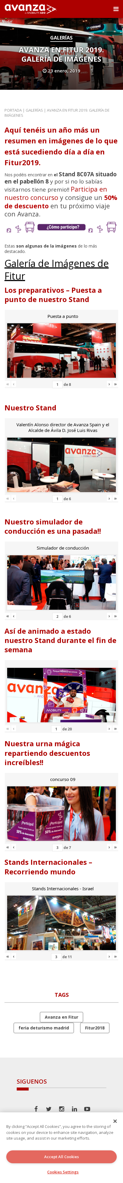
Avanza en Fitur (61, 1017)
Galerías (61, 37)
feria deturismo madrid (44, 1028)
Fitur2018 (94, 1028)
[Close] (115, 1121)
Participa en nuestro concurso (55, 193)
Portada (13, 110)
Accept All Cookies (61, 1156)
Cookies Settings (63, 1172)
